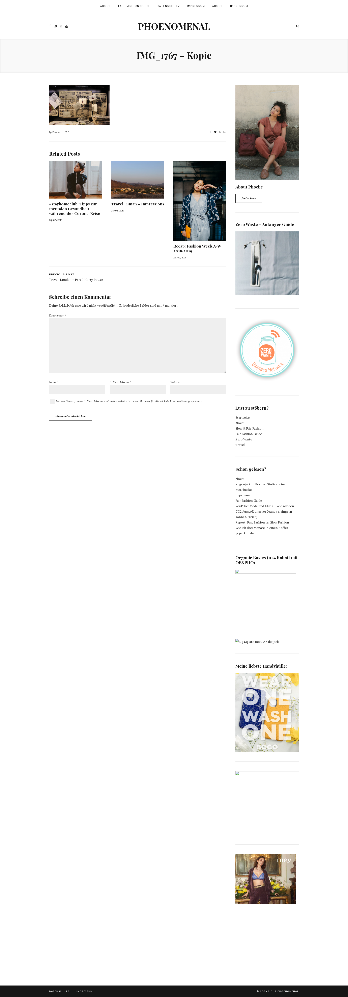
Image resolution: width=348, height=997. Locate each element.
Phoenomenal (174, 26)
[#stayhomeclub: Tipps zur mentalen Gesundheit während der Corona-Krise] (75, 196)
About (105, 6)
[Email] (225, 132)
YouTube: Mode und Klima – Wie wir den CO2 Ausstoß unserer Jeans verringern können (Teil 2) (264, 511)
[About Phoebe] (267, 177)
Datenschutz (168, 6)
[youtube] (66, 26)
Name (53, 382)
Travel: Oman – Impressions (137, 203)
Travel (240, 445)
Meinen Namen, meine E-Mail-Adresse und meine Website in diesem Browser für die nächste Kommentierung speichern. (129, 401)
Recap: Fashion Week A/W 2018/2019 (197, 248)
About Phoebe (249, 186)
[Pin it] (220, 132)
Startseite (242, 417)
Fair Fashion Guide (134, 6)
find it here (249, 198)
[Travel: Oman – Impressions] (137, 196)
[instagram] (55, 26)
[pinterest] (61, 26)
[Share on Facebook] (211, 132)
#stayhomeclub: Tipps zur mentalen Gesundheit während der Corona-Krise (74, 208)
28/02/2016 (55, 220)
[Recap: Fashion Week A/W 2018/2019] (199, 238)
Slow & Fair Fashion (249, 428)
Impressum (196, 6)
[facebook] (50, 26)
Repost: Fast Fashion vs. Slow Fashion (262, 522)
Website (175, 382)
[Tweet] (215, 132)
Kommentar (57, 315)
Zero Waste (243, 439)
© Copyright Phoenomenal (278, 991)
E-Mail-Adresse (120, 382)
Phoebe (56, 132)
